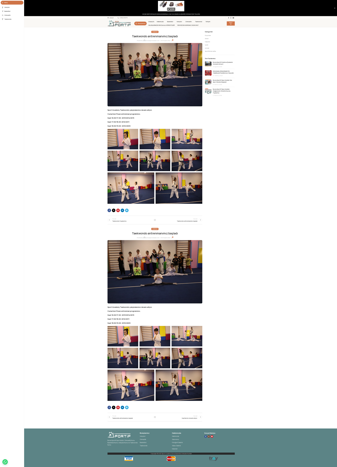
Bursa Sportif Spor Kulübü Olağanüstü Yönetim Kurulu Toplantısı (221, 91)
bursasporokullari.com (153, 41)
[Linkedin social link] (122, 210)
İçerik (206, 45)
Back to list (155, 220)
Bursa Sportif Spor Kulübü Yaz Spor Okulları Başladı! (222, 81)
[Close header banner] (335, 8)
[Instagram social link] (231, 18)
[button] (123, 139)
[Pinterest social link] (118, 210)
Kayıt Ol (230, 23)
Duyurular (208, 35)
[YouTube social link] (233, 18)
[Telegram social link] (127, 210)
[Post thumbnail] (208, 64)
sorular (207, 48)
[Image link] (119, 435)
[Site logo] (119, 23)
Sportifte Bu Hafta (210, 51)
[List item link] (155, 436)
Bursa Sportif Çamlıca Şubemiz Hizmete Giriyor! (223, 63)
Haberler (155, 32)
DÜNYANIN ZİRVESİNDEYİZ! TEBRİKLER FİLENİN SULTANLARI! (223, 72)
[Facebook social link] (229, 18)
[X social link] (113, 210)
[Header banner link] (168, 8)
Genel (206, 38)
